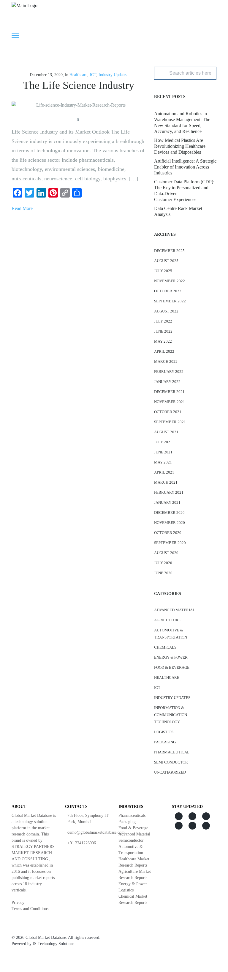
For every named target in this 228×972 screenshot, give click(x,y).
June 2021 (163, 452)
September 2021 (170, 422)
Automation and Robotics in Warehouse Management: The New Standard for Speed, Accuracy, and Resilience (182, 122)
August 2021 (166, 432)
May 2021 (163, 462)
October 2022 (167, 291)
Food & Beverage (171, 667)
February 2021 (168, 492)
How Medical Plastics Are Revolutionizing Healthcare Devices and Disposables (179, 146)
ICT (93, 75)
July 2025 (163, 271)
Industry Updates (113, 75)
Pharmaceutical (171, 752)
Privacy (18, 902)
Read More (22, 208)
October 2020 (167, 532)
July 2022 (163, 321)
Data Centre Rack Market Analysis (178, 211)
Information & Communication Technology (170, 714)
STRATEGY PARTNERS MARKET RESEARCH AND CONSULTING (33, 852)
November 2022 (169, 281)
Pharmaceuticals (131, 815)
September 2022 (170, 301)
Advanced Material (174, 610)
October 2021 (167, 412)
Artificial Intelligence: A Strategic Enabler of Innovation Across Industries (185, 166)
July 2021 (163, 442)
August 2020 (166, 553)
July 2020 (163, 563)
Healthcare (78, 75)
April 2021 (164, 472)
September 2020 (170, 542)
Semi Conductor (171, 762)
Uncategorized (170, 772)
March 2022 (166, 361)
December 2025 (169, 250)
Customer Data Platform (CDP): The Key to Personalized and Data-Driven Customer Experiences (184, 190)
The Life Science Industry (78, 85)
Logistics (163, 732)
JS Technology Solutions (53, 943)
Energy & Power (171, 657)
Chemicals (165, 647)
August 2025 (166, 261)
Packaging (165, 742)
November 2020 (169, 522)
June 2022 (163, 331)
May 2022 (163, 341)
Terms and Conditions (30, 909)
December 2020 (169, 512)
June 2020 (163, 573)
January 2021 (167, 502)
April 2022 (164, 351)
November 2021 (169, 402)
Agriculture (167, 620)
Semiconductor (131, 840)
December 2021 (169, 391)
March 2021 (166, 482)
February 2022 (168, 371)
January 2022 (167, 381)
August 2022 (166, 311)
